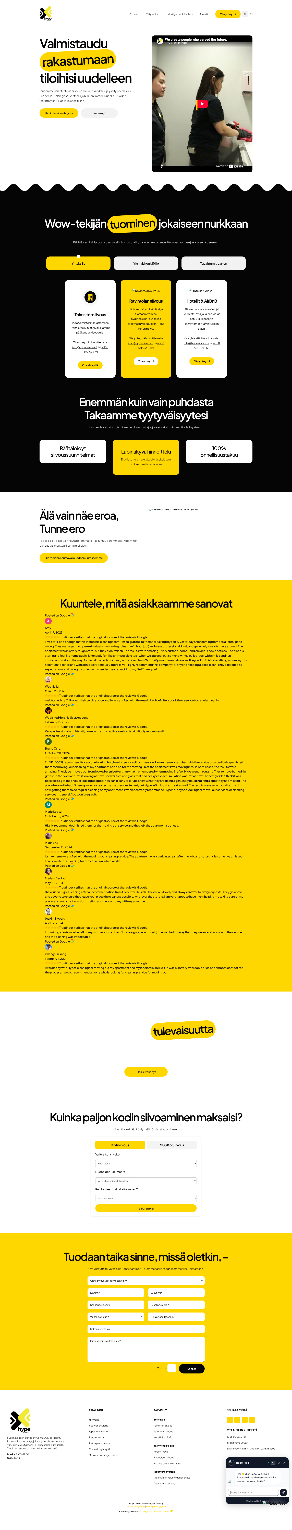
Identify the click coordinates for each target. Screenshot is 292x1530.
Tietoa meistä (96, 1437)
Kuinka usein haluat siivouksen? (116, 1189)
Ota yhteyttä (228, 14)
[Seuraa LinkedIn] (245, 1420)
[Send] (283, 1492)
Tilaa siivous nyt (146, 1072)
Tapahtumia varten (213, 263)
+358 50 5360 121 (236, 1436)
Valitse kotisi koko (107, 1154)
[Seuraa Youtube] (252, 1420)
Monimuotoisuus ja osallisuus (104, 1455)
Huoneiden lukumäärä (110, 1172)
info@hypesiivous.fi (84, 347)
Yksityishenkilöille (179, 14)
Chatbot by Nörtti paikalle (257, 1501)
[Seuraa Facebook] (230, 1420)
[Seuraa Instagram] (237, 1420)
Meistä (204, 14)
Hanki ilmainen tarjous (59, 113)
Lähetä (191, 1368)
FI (245, 14)
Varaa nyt (99, 113)
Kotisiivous (120, 1145)
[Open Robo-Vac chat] (276, 1514)
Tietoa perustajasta (99, 1443)
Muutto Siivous (172, 1145)
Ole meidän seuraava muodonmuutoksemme (74, 558)
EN (250, 14)
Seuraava (146, 1208)
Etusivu (134, 14)
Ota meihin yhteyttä (99, 1449)
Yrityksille (152, 14)
